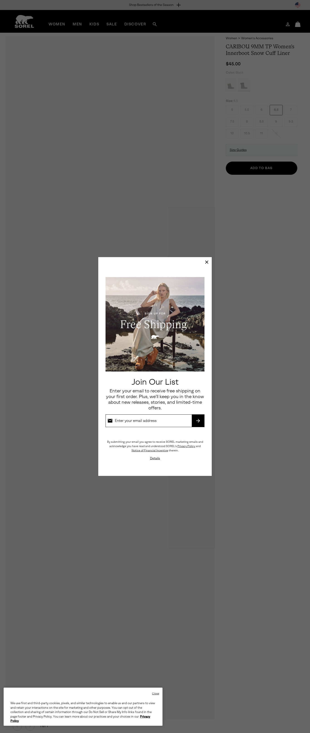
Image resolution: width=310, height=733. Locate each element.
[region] (83, 707)
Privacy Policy (186, 446)
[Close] (207, 262)
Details (155, 458)
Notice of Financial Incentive (150, 450)
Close (155, 693)
